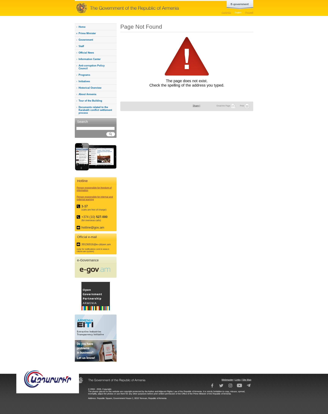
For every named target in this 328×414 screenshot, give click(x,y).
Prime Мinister (87, 33)
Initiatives (84, 81)
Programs (84, 74)
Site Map (246, 380)
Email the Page (224, 106)
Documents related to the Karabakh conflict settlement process (95, 110)
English (238, 12)
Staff (81, 46)
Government (86, 39)
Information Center (90, 59)
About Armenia (87, 94)
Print (242, 106)
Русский (249, 12)
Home (82, 26)
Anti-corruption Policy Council (92, 67)
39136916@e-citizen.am (96, 244)
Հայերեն (226, 12)
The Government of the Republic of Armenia (139, 8)
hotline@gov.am (92, 227)
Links (237, 380)
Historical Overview (90, 87)
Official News (86, 52)
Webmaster (227, 380)
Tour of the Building (90, 100)
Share (196, 105)
